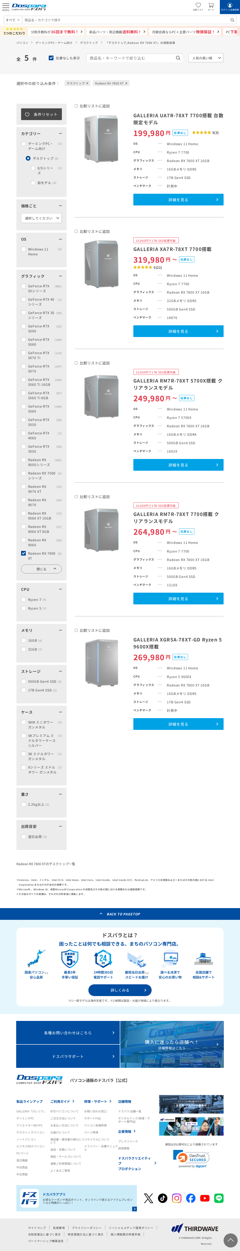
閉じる (41, 569)
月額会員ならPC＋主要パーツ (183, 31)
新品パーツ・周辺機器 (115, 31)
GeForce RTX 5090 (45, 328)
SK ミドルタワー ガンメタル (45, 756)
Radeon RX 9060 (45, 542)
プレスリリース (128, 1141)
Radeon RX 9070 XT (45, 489)
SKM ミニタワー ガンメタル (45, 724)
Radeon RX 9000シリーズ (45, 462)
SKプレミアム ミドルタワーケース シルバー (45, 740)
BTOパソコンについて (64, 1111)
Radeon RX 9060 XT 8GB (45, 529)
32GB (35, 649)
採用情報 (123, 1148)
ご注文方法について (63, 1118)
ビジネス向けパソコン (30, 1146)
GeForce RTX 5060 (45, 408)
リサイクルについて (96, 1139)
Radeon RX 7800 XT (45, 556)
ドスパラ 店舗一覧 (129, 1111)
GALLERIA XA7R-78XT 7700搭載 (172, 249)
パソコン (22, 43)
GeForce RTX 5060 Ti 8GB (45, 395)
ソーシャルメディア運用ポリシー (131, 1228)
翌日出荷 (37, 836)
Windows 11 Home (45, 251)
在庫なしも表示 (68, 58)
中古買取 (22, 1174)
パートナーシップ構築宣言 (46, 1241)
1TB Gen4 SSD (42, 690)
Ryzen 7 (37, 599)
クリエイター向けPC (29, 1125)
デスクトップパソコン (30, 1132)
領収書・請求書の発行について (67, 1141)
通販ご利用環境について (65, 1163)
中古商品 (22, 1167)
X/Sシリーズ (50, 170)
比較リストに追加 (95, 106)
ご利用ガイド (60, 1101)
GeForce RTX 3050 (45, 449)
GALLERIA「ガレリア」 (31, 1111)
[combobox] (129, 20)
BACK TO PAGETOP (123, 914)
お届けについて (60, 1132)
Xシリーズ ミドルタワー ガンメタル (45, 769)
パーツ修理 (91, 1132)
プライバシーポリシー (87, 1228)
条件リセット (46, 114)
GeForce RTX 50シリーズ (45, 288)
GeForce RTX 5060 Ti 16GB (45, 382)
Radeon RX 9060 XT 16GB (45, 515)
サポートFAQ (92, 1118)
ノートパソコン (26, 1139)
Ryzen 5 (37, 608)
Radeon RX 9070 (45, 502)
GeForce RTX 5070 (45, 368)
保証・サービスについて (65, 1156)
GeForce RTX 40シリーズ (45, 302)
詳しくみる (120, 990)
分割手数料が (55, 31)
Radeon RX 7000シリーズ (45, 475)
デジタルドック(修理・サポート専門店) (134, 1119)
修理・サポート (95, 1101)
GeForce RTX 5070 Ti (45, 355)
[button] (191, 1158)
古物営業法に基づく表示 (44, 1234)
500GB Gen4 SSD (45, 681)
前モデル (47, 182)
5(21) (158, 267)
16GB (35, 640)
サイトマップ (37, 1228)
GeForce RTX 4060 (45, 435)
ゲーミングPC (25, 1118)
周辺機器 (22, 1160)
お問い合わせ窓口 (95, 1111)
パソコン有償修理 (95, 1125)
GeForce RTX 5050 (45, 422)
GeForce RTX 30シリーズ (45, 315)
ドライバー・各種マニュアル (101, 1147)
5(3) (215, 132)
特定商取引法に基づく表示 (86, 1234)
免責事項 (59, 1228)
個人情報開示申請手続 (125, 1234)
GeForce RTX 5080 (45, 342)
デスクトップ (89, 43)
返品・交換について (63, 1149)
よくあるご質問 (60, 1170)
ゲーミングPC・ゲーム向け (54, 43)
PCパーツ (22, 1153)
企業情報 (124, 1131)
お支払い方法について (64, 1125)
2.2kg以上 (38, 804)
